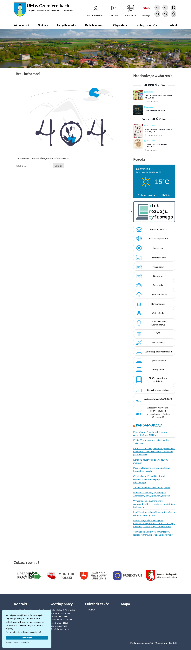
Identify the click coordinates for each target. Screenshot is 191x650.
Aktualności (21, 25)
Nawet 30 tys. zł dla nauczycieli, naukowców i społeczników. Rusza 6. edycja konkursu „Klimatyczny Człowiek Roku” (154, 523)
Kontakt (172, 25)
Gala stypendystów (154, 111)
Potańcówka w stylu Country (155, 145)
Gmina (42, 25)
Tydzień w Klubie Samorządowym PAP (151, 487)
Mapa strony (161, 642)
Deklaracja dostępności (141, 642)
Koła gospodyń (146, 25)
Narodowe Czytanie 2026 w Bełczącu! (158, 130)
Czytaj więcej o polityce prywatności (23, 632)
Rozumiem (27, 637)
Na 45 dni (166, 195)
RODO (91, 609)
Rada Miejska (93, 25)
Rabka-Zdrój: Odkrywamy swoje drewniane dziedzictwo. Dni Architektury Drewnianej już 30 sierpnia (154, 451)
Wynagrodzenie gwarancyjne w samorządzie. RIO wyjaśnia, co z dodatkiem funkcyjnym (154, 503)
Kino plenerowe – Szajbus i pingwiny (158, 96)
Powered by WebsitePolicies (18, 642)
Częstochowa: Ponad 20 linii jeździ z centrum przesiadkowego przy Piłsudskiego (150, 479)
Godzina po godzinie (146, 195)
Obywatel (119, 25)
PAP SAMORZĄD (149, 425)
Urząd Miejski (65, 25)
